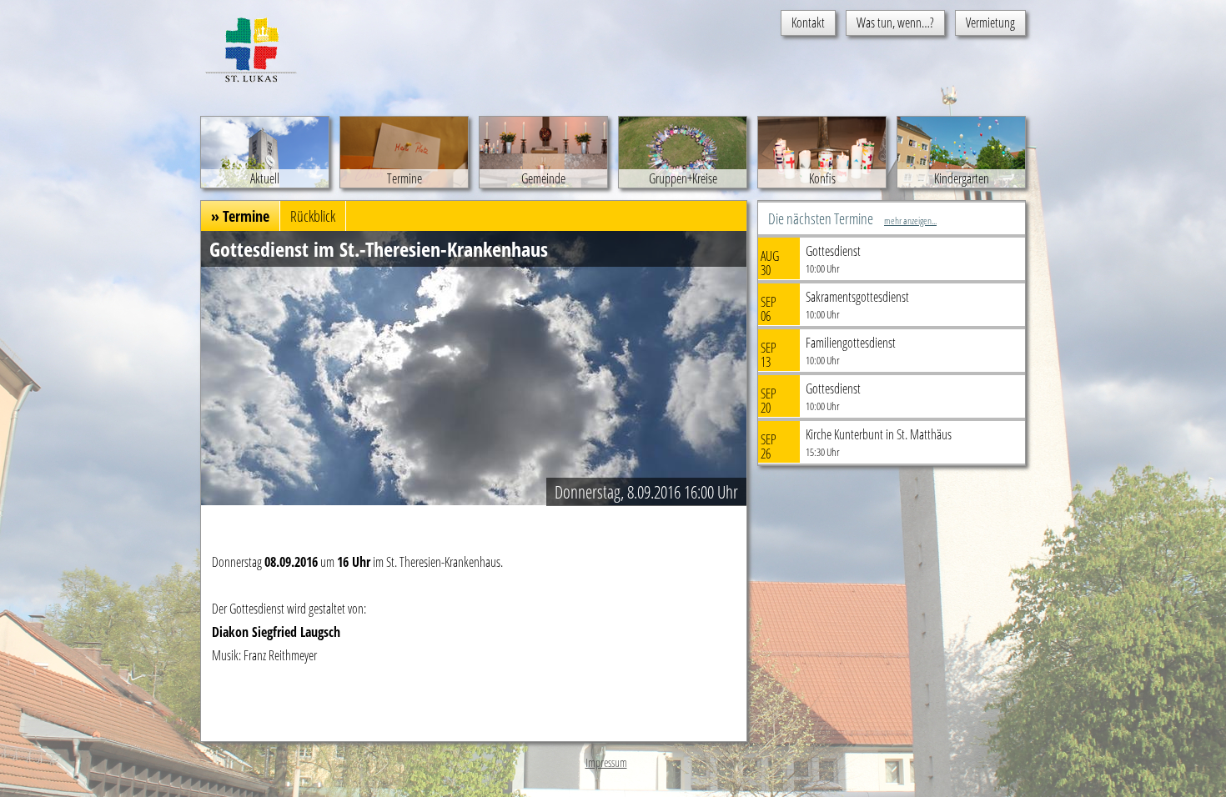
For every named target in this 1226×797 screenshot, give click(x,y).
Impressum (606, 762)
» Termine (240, 216)
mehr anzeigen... (910, 220)
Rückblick (312, 216)
